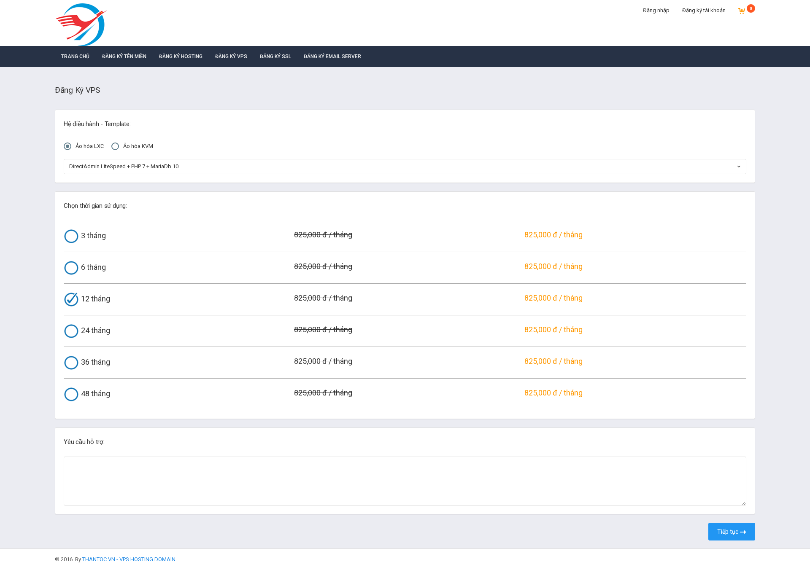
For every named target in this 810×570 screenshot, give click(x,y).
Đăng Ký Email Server (332, 56)
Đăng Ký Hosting (180, 56)
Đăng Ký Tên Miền (124, 56)
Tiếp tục (728, 531)
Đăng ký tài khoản (704, 10)
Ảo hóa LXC (90, 146)
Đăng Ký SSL (275, 56)
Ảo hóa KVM (138, 146)
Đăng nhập (656, 10)
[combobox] (405, 166)
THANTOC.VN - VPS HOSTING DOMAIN (129, 559)
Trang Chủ (75, 56)
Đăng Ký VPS (231, 56)
